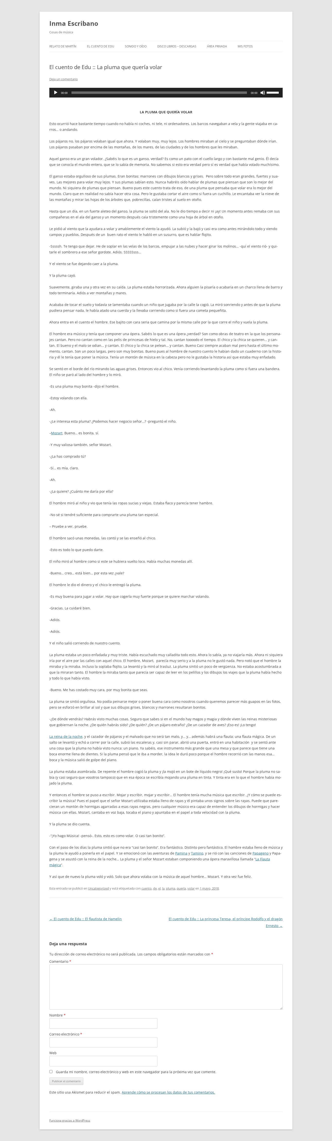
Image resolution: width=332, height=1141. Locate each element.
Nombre (57, 1015)
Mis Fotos (245, 46)
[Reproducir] (55, 92)
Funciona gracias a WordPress (69, 1120)
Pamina (181, 853)
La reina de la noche (65, 736)
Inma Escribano (73, 23)
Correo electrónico (65, 1034)
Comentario (60, 961)
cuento (146, 888)
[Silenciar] (262, 92)
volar (191, 888)
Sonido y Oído (136, 46)
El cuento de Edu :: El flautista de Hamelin (85, 919)
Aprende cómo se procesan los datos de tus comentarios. (168, 1092)
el (159, 888)
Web (53, 1053)
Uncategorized (98, 888)
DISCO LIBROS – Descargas (176, 46)
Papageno (261, 853)
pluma (170, 888)
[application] (166, 93)
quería (181, 888)
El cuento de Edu (100, 46)
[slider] (273, 92)
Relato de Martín (62, 46)
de (155, 888)
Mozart (56, 433)
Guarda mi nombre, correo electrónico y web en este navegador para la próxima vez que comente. (136, 1072)
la (163, 888)
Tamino (197, 853)
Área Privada (217, 46)
